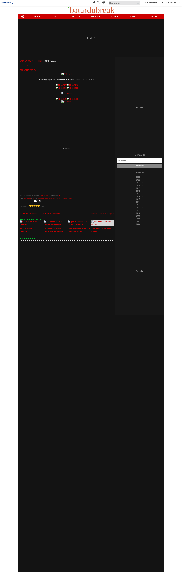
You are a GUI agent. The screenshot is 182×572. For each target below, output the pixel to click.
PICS (56, 16)
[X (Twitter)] (99, 2)
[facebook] (94, 2)
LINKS (114, 16)
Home (22, 15)
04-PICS (39, 61)
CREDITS (154, 16)
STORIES (95, 16)
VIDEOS (75, 16)
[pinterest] (103, 2)
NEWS (36, 16)
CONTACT (134, 16)
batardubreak (26, 61)
